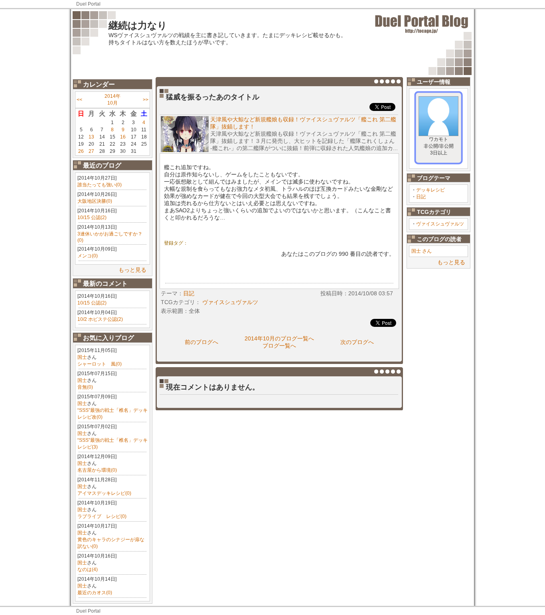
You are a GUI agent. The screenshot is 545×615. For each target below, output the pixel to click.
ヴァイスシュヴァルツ (440, 224)
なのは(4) (87, 569)
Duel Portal (88, 4)
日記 (421, 197)
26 (81, 151)
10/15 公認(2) (92, 217)
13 (91, 137)
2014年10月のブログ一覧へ (279, 338)
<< (79, 100)
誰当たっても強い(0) (99, 185)
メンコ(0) (87, 256)
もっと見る (132, 270)
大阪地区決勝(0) (94, 201)
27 (91, 151)
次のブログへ (357, 342)
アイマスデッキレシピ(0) (104, 493)
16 (123, 137)
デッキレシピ (430, 190)
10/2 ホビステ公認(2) (100, 319)
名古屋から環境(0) (97, 470)
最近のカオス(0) (94, 592)
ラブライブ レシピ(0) (101, 516)
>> (145, 100)
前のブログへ (201, 342)
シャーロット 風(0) (99, 364)
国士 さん (421, 251)
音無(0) (85, 387)
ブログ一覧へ (279, 345)
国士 (82, 357)
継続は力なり (138, 25)
